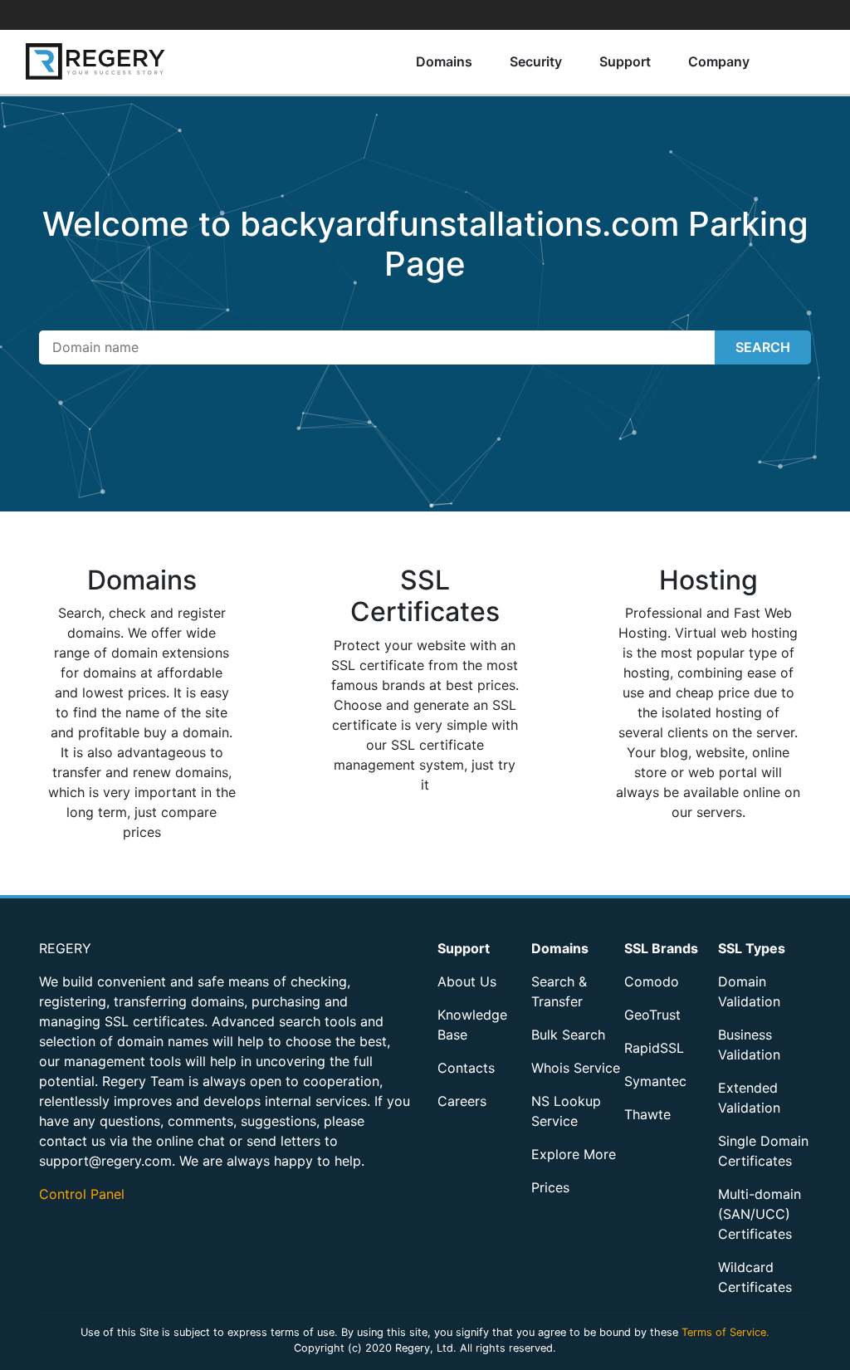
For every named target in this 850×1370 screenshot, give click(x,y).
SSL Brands (661, 948)
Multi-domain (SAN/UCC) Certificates (759, 1214)
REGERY (65, 948)
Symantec (655, 1081)
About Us (466, 981)
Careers (461, 1101)
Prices (550, 1187)
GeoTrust (652, 1014)
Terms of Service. (725, 1332)
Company (719, 61)
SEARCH (762, 347)
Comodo (651, 981)
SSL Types (751, 948)
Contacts (466, 1067)
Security (536, 61)
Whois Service (575, 1067)
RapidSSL (654, 1048)
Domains (444, 61)
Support (625, 61)
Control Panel (82, 1194)
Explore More (573, 1154)
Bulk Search (568, 1034)
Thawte (647, 1114)
